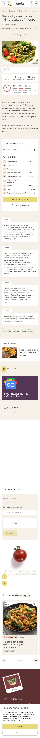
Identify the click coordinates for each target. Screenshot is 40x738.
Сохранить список (21, 205)
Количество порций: (11, 149)
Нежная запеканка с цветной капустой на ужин (28, 352)
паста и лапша (7, 413)
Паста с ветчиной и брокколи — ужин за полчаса (14, 644)
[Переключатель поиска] (4, 3)
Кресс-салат (12, 165)
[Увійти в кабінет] (31, 3)
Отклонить (20, 733)
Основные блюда (10, 637)
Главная (4, 11)
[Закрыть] (36, 708)
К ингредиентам (20, 35)
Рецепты (12, 11)
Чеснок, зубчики (13, 173)
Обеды (20, 11)
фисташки (17, 413)
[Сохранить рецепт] (4, 576)
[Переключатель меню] (36, 3)
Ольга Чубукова (11, 24)
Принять (20, 727)
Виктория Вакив (9, 651)
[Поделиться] (4, 583)
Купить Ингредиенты (20, 199)
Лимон (9, 186)
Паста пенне (12, 162)
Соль (9, 189)
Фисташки (11, 169)
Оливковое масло (14, 176)
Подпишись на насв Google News (16, 395)
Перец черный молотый (16, 193)
